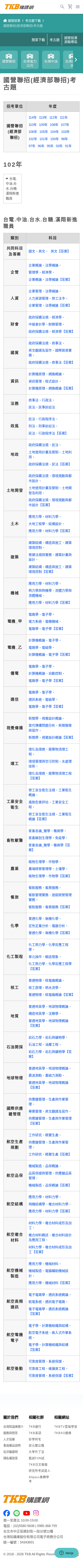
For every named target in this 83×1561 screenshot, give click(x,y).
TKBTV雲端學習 (65, 1426)
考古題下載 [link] (33, 20)
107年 (65, 125)
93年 (59, 146)
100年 (54, 139)
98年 (64, 139)
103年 (65, 132)
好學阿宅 (35, 1439)
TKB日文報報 (38, 1464)
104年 (54, 132)
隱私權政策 (10, 1458)
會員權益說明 (12, 1445)
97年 (32, 146)
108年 (54, 125)
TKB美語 (35, 1433)
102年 (33, 139)
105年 (43, 132)
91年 (68, 146)
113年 (43, 117)
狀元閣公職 (36, 1445)
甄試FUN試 (36, 1458)
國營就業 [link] (14, 20)
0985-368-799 (47, 1526)
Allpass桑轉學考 (39, 1479)
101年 (43, 139)
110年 (33, 125)
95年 (50, 146)
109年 (43, 125)
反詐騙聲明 (10, 1452)
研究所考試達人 (39, 1470)
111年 (64, 117)
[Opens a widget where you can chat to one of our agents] (66, 1553)
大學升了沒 (36, 1452)
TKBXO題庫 (62, 1433)
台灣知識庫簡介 (13, 1426)
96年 (41, 146)
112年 (53, 117)
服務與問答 (10, 1433)
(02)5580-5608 (23, 1526)
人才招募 (9, 1439)
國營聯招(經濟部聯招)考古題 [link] (23, 25)
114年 (33, 117)
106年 (33, 132)
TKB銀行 (35, 1426)
